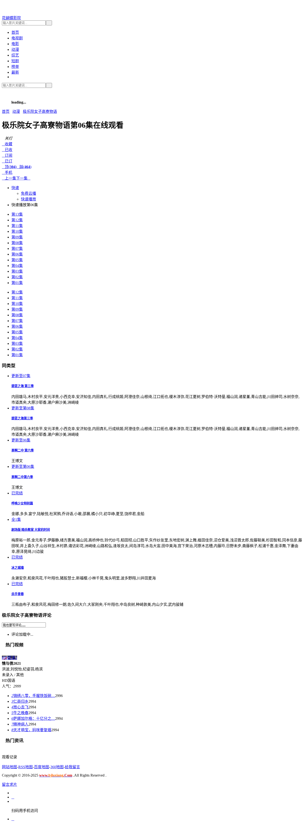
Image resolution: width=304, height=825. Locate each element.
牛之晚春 (19, 713)
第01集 (17, 283)
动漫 (15, 49)
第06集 (17, 254)
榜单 (15, 67)
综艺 (15, 55)
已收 (7, 150)
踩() (24, 167)
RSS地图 (25, 767)
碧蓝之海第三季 (22, 418)
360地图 (57, 767)
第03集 (17, 271)
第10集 (17, 231)
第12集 (17, 220)
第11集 (17, 226)
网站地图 (9, 767)
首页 (15, 32)
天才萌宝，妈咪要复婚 (31, 730)
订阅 (7, 155)
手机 (7, 173)
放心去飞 (19, 707)
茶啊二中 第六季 (22, 450)
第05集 (17, 260)
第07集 (17, 249)
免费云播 (28, 193)
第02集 (17, 277)
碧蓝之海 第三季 (22, 386)
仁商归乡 (19, 701)
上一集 (9, 178)
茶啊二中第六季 (22, 477)
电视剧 (17, 38)
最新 (15, 72)
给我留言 (72, 767)
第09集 (17, 237)
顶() (9, 167)
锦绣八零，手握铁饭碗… (33, 696)
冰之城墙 (17, 567)
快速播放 (28, 199)
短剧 (15, 61)
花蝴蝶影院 (11, 18)
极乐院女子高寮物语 (40, 111)
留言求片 (9, 784)
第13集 (17, 214)
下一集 (23, 178)
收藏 (7, 144)
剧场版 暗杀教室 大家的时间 (30, 529)
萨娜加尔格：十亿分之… (33, 718)
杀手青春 (17, 594)
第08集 (17, 243)
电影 (15, 44)
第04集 (17, 266)
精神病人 (19, 724)
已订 (7, 161)
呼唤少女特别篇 (22, 503)
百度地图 (41, 767)
